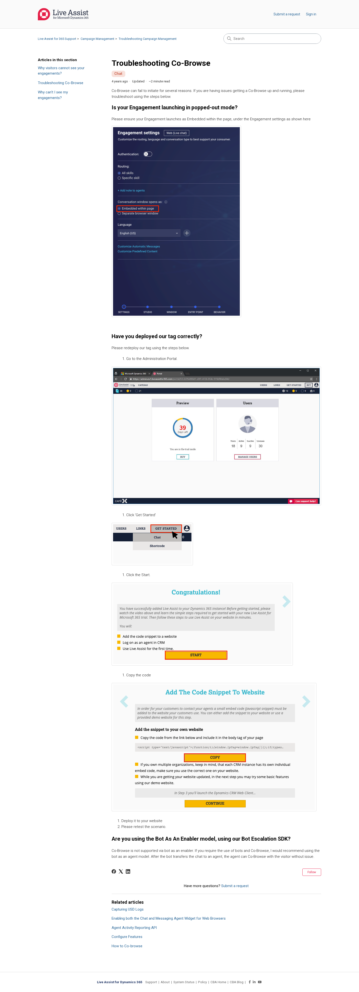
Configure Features (127, 937)
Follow (311, 872)
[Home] (63, 14)
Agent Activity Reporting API (134, 927)
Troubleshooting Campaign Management (148, 39)
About (165, 982)
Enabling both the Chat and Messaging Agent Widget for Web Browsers (169, 918)
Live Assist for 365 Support (57, 39)
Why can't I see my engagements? (53, 95)
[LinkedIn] (128, 871)
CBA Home (218, 982)
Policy (202, 982)
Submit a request (287, 14)
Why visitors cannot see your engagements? (61, 71)
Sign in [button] (311, 14)
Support (151, 982)
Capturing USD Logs (128, 909)
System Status (183, 982)
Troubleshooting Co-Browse (60, 83)
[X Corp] (121, 871)
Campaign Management (97, 39)
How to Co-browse (127, 946)
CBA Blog (236, 982)
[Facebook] (114, 871)
